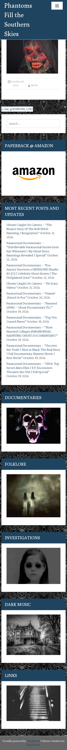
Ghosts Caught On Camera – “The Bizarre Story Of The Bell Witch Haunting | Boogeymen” (29, 229)
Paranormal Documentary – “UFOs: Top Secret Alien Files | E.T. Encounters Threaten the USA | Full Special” (33, 368)
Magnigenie (33, 744)
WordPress (33, 741)
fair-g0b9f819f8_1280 (17, 109)
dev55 (34, 85)
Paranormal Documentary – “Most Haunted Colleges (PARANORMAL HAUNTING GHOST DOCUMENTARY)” (32, 331)
